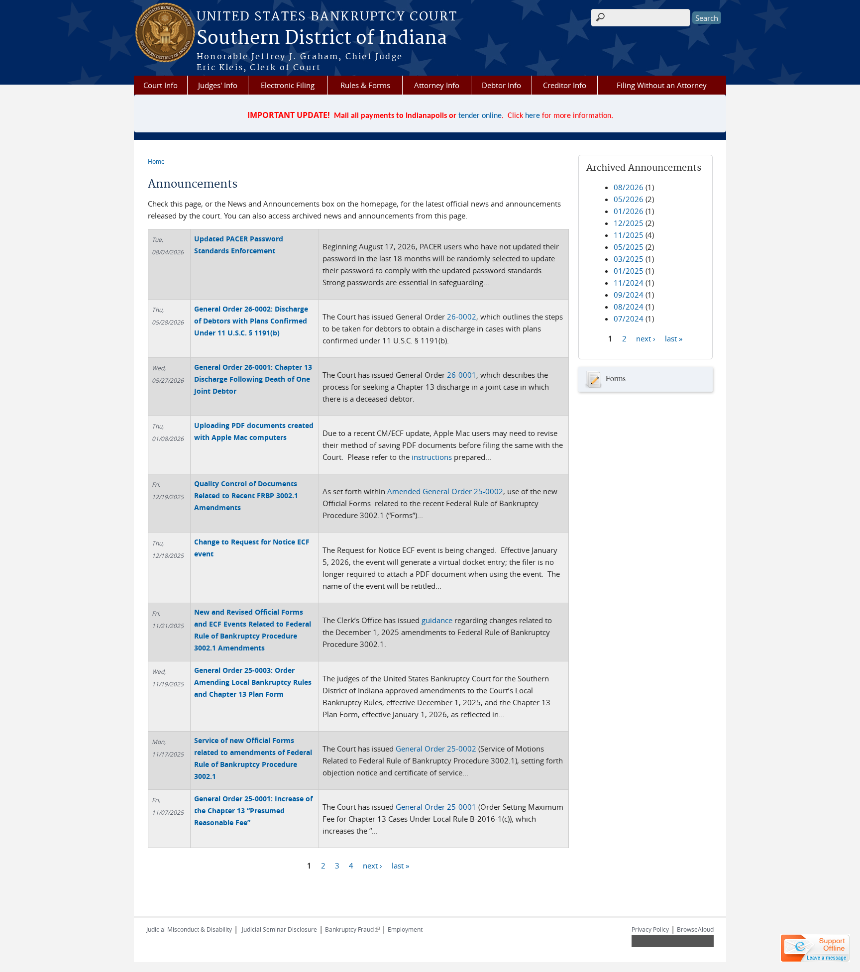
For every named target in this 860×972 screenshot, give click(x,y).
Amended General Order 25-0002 (445, 491)
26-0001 (461, 375)
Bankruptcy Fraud (352, 929)
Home (156, 161)
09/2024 (629, 295)
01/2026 (629, 211)
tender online (480, 116)
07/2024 (629, 319)
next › (372, 865)
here (532, 116)
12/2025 (629, 223)
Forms (616, 378)
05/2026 (629, 199)
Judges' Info (217, 85)
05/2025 (629, 247)
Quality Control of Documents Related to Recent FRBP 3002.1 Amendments (246, 495)
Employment (405, 929)
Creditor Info (564, 85)
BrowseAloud (695, 929)
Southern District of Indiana (322, 38)
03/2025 (629, 259)
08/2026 (629, 187)
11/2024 (629, 283)
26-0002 (461, 317)
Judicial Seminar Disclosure (279, 929)
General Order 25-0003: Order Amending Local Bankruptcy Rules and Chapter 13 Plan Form (253, 682)
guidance (437, 620)
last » (400, 865)
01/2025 (629, 271)
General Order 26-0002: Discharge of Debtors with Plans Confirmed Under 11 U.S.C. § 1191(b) (251, 320)
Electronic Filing (288, 85)
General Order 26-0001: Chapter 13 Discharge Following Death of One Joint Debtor (253, 379)
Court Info (160, 85)
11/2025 (629, 235)
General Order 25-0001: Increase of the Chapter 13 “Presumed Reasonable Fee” (253, 810)
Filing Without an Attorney (662, 85)
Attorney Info (436, 85)
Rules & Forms (365, 85)
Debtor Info (501, 85)
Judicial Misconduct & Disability (189, 929)
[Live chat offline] (815, 948)
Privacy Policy (650, 929)
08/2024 (629, 307)
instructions (432, 457)
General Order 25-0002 (436, 749)
